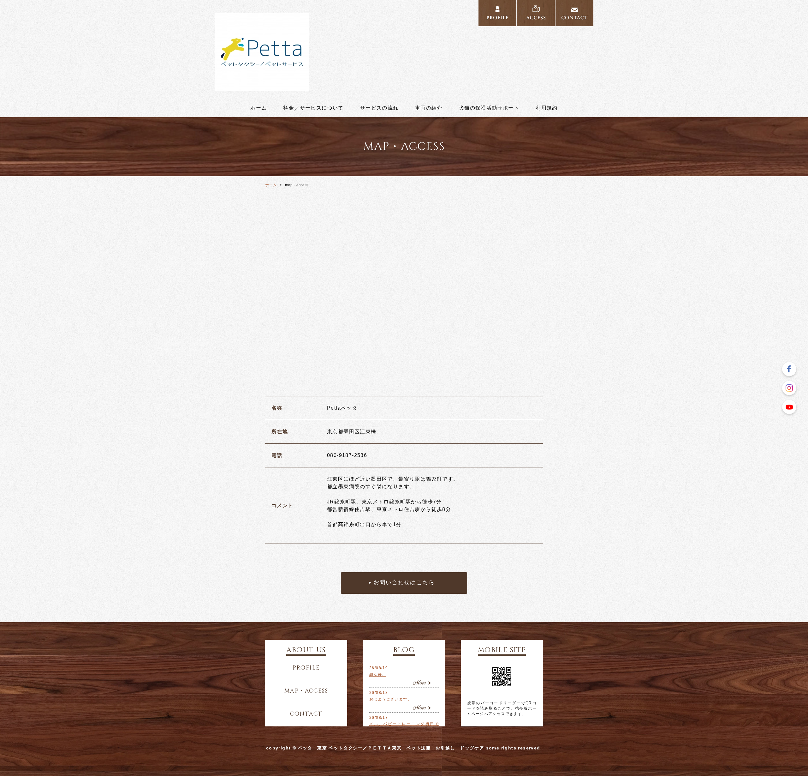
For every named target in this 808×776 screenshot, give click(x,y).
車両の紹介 (429, 108)
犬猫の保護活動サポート (489, 108)
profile (497, 13)
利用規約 (547, 108)
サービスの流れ (379, 108)
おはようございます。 (390, 699)
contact (574, 13)
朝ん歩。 (377, 674)
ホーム (258, 108)
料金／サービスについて (313, 108)
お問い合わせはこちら (404, 583)
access (536, 13)
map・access (306, 691)
